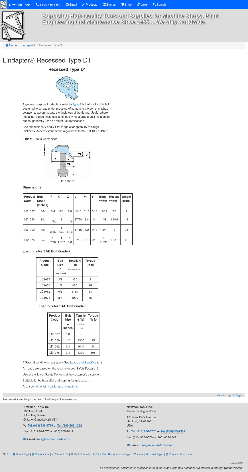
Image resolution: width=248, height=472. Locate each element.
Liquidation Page (120, 454)
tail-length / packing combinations (56, 386)
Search (161, 4)
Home (12, 45)
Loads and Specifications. (86, 362)
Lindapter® (28, 45)
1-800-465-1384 (49, 4)
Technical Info (82, 454)
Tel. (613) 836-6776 (41, 425)
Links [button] (144, 4)
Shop (128, 4)
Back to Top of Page (229, 395)
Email (73, 4)
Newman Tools (20, 4)
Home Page (22, 454)
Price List (101, 454)
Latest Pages (156, 454)
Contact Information (180, 454)
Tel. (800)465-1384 (69, 425)
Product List (61, 454)
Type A (76, 104)
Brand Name (42, 454)
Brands (111, 4)
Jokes (140, 454)
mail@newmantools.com (53, 439)
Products (91, 4)
